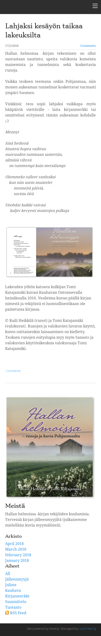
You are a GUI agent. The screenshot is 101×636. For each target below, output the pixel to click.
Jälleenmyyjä (17, 579)
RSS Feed (18, 613)
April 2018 (14, 544)
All (7, 574)
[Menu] (95, 6)
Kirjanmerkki (17, 596)
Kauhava (13, 590)
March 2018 (15, 549)
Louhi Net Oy (87, 628)
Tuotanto (13, 607)
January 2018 (17, 561)
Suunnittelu (15, 602)
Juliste (10, 585)
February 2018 (18, 555)
